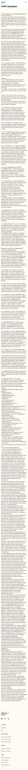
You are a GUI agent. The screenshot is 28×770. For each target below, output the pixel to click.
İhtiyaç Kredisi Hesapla (6, 737)
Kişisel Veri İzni (4, 762)
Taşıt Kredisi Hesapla (5, 739)
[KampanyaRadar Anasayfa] (4, 2)
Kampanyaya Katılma (5, 751)
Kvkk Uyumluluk (4, 760)
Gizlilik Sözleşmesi (5, 765)
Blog (2, 730)
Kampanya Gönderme (6, 748)
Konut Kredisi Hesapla (6, 741)
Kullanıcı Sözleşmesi (5, 757)
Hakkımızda (3, 727)
